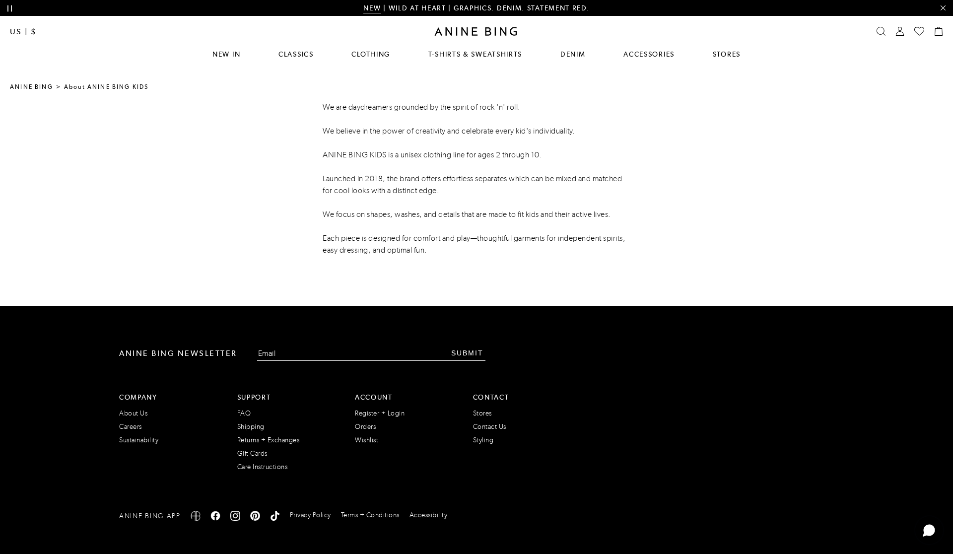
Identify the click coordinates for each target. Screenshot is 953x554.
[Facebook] (215, 517)
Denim (573, 54)
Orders (365, 426)
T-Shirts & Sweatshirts (475, 54)
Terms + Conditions (370, 515)
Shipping (251, 426)
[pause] (9, 8)
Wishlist (366, 440)
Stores (727, 54)
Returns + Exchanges (268, 440)
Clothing (370, 54)
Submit (467, 353)
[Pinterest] (255, 517)
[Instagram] (235, 517)
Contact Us (489, 426)
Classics (296, 54)
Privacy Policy (310, 515)
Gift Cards (252, 453)
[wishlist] (919, 31)
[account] (899, 31)
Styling (483, 440)
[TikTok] (275, 517)
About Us (133, 413)
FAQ (244, 413)
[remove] (943, 8)
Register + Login (380, 413)
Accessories (649, 54)
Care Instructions (262, 467)
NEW (372, 8)
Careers (130, 426)
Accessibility (428, 515)
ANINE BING (31, 86)
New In (226, 54)
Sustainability (138, 440)
